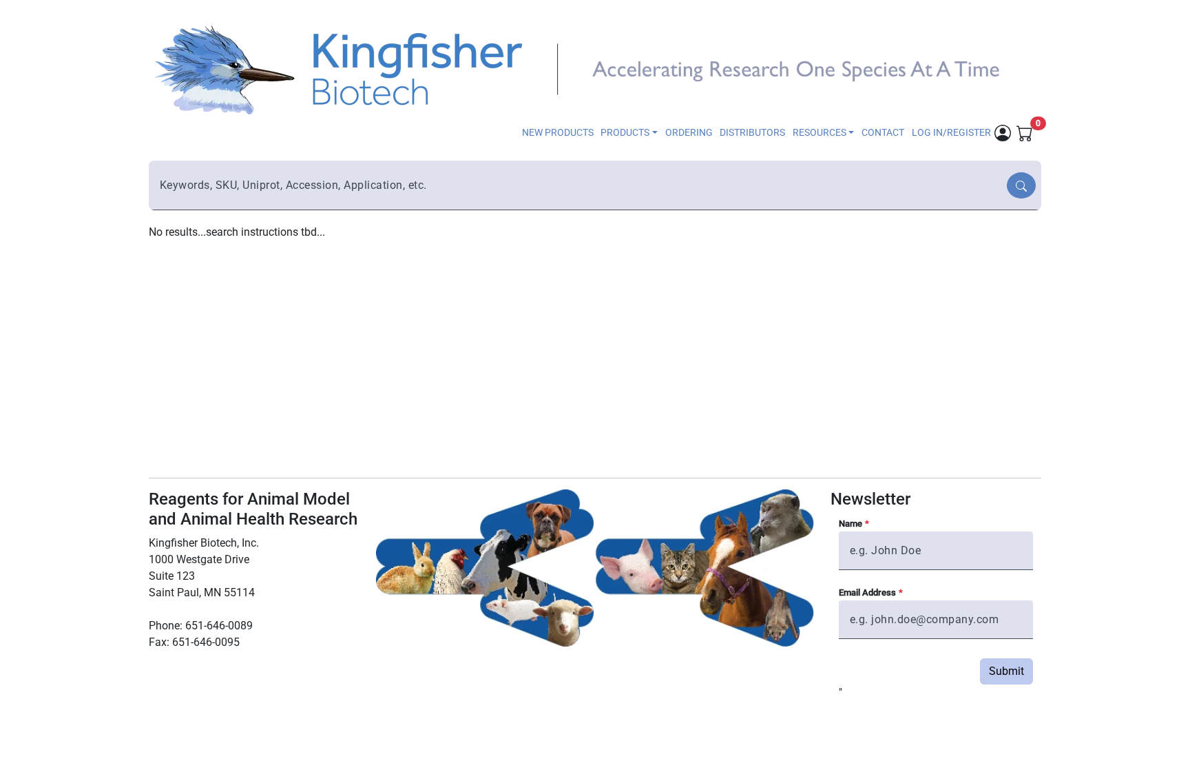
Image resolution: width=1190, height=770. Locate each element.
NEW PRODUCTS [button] (558, 133)
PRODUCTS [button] (625, 133)
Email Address (867, 592)
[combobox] (579, 185)
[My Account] (1002, 132)
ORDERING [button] (689, 133)
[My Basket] (1024, 132)
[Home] (586, 68)
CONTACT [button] (883, 133)
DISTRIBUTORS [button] (752, 133)
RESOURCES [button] (819, 133)
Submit (1006, 671)
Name (850, 523)
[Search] (1021, 185)
